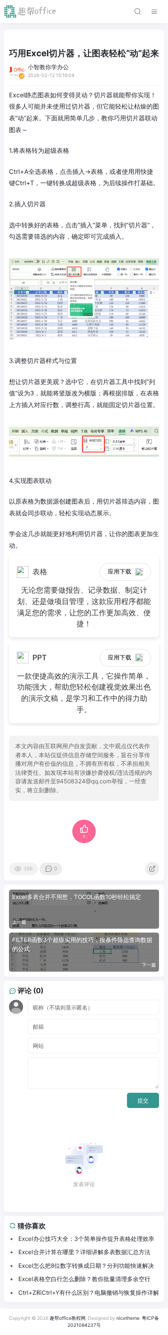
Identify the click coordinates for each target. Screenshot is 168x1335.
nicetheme (127, 1318)
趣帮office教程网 (68, 1318)
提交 (143, 1100)
